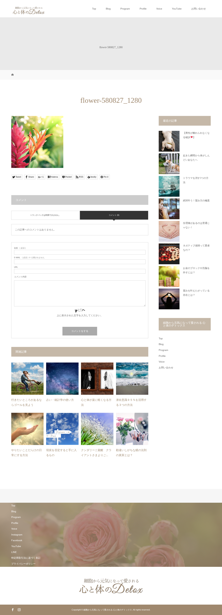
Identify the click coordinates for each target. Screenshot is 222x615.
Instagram (16, 534)
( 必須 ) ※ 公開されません (29, 258)
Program (125, 8)
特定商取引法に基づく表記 (25, 557)
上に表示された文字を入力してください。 (80, 315)
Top (94, 8)
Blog (108, 8)
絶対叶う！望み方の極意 (196, 200)
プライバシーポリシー (23, 563)
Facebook (16, 540)
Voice (159, 8)
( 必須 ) (20, 248)
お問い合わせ (198, 8)
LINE (14, 552)
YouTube (177, 8)
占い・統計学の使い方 (60, 399)
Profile (143, 8)
